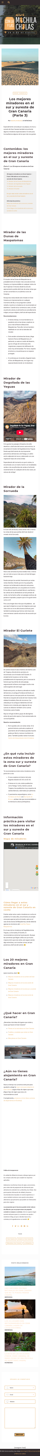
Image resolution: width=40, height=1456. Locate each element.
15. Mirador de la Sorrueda (14, 186)
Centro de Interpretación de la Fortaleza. (21, 738)
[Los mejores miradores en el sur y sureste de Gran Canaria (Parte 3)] (15, 1226)
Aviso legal (24, 1451)
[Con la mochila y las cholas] (20, 23)
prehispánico (28, 1243)
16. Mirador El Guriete (13, 188)
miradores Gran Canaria (25, 1239)
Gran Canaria (20, 93)
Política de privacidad (34, 1451)
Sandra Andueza (16, 120)
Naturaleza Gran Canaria (14, 1243)
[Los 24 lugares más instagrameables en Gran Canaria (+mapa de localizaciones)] (20, 1309)
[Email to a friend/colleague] (24, 1226)
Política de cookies (20, 1453)
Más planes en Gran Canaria (17, 1038)
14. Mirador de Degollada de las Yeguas (18, 184)
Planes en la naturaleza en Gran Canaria (21, 1028)
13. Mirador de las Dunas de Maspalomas (19, 181)
